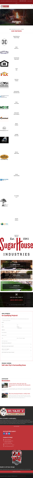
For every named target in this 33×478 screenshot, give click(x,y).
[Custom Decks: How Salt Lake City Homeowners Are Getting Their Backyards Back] (5, 385)
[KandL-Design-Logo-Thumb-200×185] (4, 198)
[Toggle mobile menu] (31, 5)
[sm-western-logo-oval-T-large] (4, 154)
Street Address (4, 332)
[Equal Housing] (4, 60)
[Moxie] (4, 104)
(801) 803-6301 (16, 300)
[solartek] (4, 221)
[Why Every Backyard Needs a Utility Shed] (5, 395)
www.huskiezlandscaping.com (9, 446)
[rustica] (4, 126)
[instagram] (7, 434)
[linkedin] (9, 434)
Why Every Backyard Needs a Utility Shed (19, 393)
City (2, 338)
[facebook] (4, 434)
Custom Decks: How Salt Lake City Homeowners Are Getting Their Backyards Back (19, 385)
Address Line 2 (4, 335)
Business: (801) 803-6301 (8, 443)
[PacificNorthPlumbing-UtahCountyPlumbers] (4, 115)
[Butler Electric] (4, 49)
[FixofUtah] (4, 71)
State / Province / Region (21, 338)
